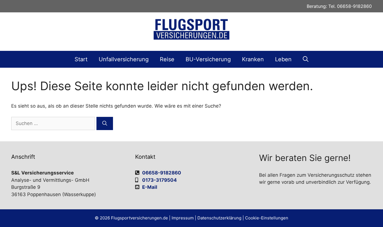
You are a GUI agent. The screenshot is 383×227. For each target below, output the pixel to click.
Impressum (183, 218)
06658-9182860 (354, 6)
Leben (283, 59)
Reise (167, 59)
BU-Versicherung (208, 59)
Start (81, 59)
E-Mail (149, 187)
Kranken (253, 59)
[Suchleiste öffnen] (305, 59)
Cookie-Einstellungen (266, 218)
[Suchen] (104, 123)
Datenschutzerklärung (219, 218)
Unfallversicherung (124, 59)
